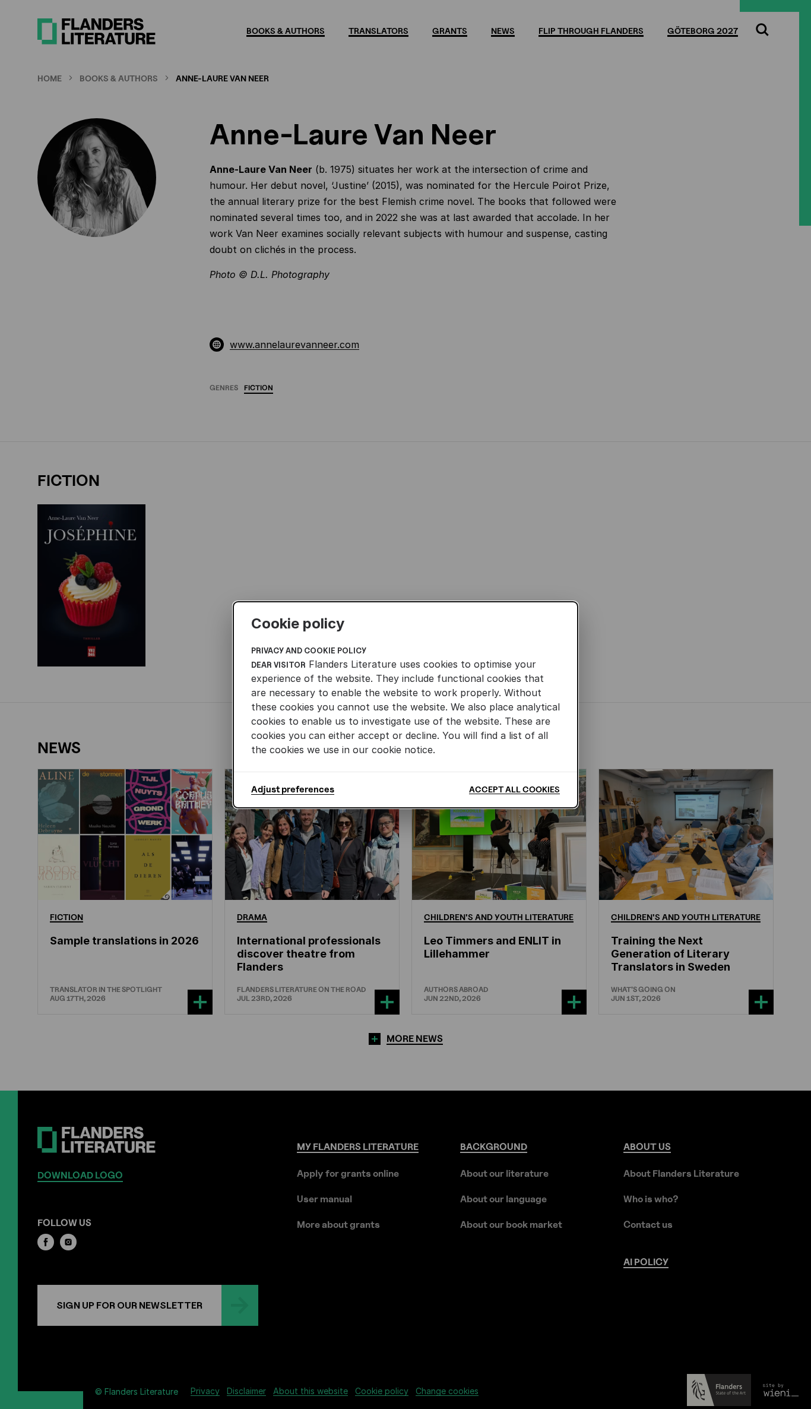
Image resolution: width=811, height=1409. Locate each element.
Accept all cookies (514, 789)
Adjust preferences (292, 789)
